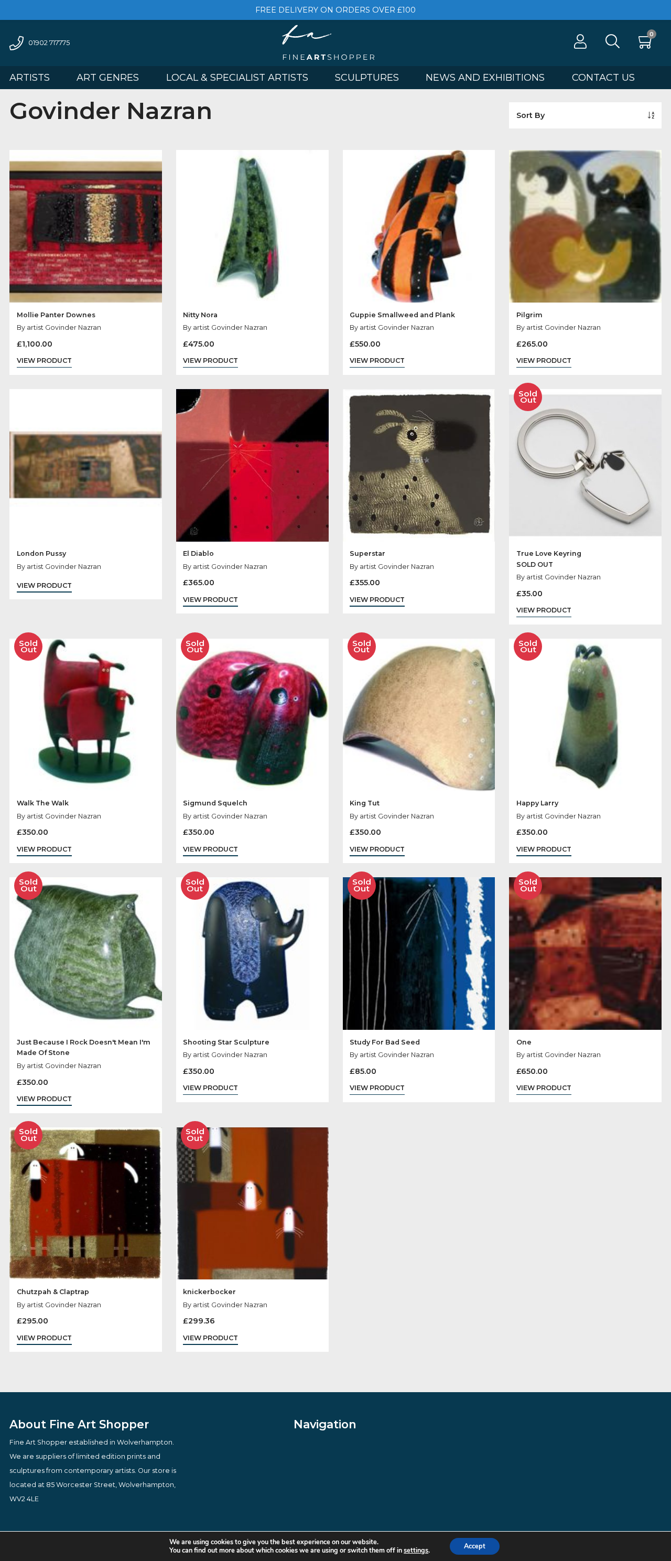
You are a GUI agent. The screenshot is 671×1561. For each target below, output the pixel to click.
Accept (474, 1546)
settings (416, 1550)
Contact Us (603, 77)
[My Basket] (646, 44)
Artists (29, 77)
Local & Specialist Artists (237, 77)
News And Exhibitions (485, 77)
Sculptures (367, 77)
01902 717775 (49, 43)
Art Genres (108, 77)
